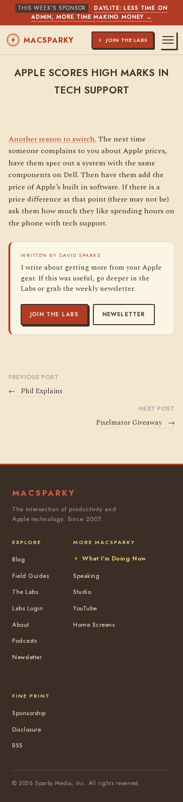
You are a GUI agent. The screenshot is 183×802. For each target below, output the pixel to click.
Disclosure (26, 729)
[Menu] (168, 40)
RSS (17, 745)
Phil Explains (35, 391)
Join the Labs (54, 314)
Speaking (86, 575)
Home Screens (93, 624)
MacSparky (48, 40)
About (20, 624)
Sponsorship (29, 713)
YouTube (85, 608)
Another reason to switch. (52, 139)
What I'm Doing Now (114, 558)
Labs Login (27, 608)
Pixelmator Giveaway (135, 423)
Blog (18, 559)
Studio (82, 591)
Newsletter (123, 314)
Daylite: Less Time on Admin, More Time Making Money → (99, 12)
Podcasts (24, 640)
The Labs (25, 591)
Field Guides (30, 575)
